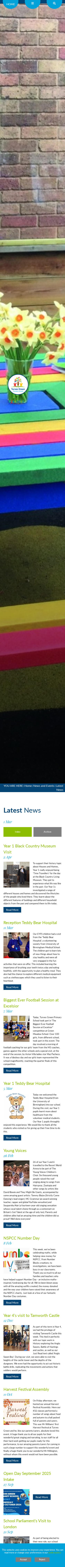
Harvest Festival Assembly (26, 1391)
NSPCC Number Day (21, 1240)
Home (10, 4)
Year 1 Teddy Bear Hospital (26, 1085)
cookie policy (54, 1552)
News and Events (43, 786)
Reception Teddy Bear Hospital (30, 925)
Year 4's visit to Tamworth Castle (31, 1317)
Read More (12, 909)
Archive (47, 831)
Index (17, 831)
